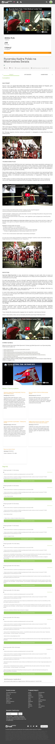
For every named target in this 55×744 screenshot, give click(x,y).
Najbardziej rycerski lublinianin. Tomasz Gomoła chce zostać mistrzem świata (39, 422)
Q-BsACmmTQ (34, 352)
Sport (6, 68)
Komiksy (30, 695)
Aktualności (27, 74)
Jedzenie (30, 704)
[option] (11, 75)
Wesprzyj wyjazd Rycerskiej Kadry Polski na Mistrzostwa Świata (14, 393)
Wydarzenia (30, 701)
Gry (29, 707)
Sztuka (29, 692)
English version (44, 726)
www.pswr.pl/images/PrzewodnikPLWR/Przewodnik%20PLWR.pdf (16, 211)
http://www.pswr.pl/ (8, 350)
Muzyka (40, 694)
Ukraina (39, 707)
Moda (29, 703)
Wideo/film (30, 706)
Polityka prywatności (10, 701)
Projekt (11, 74)
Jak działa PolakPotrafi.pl (11, 692)
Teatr (39, 698)
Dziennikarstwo (41, 692)
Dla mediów (8, 702)
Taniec (29, 698)
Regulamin (8, 699)
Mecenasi (8, 697)
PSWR (12, 68)
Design (29, 699)
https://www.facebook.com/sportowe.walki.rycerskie (17, 349)
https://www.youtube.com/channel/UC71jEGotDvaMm (17, 352)
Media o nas (8, 694)
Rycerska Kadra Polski (9, 449)
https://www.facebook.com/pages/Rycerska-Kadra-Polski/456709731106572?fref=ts (24, 354)
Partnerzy (8, 695)
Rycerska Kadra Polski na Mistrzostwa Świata (38, 393)
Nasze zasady (9, 698)
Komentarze (44, 74)
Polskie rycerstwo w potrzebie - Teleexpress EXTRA (15, 422)
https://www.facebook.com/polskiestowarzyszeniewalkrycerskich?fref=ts (22, 353)
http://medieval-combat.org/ (11, 356)
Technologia (40, 697)
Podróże (29, 694)
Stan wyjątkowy (41, 706)
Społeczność (30, 697)
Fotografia (40, 695)
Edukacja (40, 701)
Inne (39, 703)
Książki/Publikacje (42, 699)
